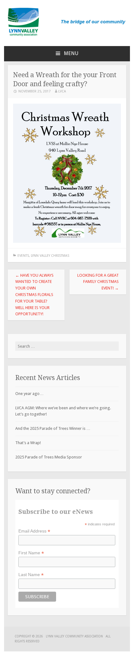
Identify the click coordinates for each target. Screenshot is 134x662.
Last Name (31, 575)
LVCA (62, 91)
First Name (31, 553)
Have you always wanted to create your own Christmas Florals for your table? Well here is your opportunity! (34, 295)
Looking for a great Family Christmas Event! (98, 282)
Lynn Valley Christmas (50, 256)
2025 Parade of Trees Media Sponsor (48, 457)
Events (23, 256)
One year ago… (29, 393)
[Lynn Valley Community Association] (67, 35)
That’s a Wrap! (28, 442)
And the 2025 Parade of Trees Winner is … (52, 428)
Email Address (34, 531)
